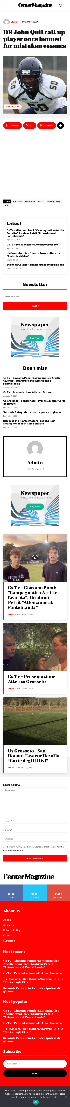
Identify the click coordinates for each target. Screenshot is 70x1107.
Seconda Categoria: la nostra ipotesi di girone (35, 265)
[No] (66, 1096)
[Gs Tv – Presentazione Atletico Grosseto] (35, 647)
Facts (41, 201)
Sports (8, 205)
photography (54, 201)
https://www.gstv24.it (35, 469)
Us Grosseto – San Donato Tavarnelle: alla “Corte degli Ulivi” (33, 254)
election (17, 201)
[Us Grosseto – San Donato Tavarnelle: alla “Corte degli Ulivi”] (35, 721)
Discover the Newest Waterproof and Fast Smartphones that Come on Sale (29, 422)
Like (12, 885)
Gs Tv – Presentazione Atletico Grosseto (32, 244)
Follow (35, 885)
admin (14, 22)
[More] (60, 125)
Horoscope (12, 106)
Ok (35, 1102)
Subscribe (58, 885)
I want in (35, 306)
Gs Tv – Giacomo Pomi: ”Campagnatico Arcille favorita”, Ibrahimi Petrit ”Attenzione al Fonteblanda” (35, 233)
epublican (30, 201)
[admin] (7, 22)
